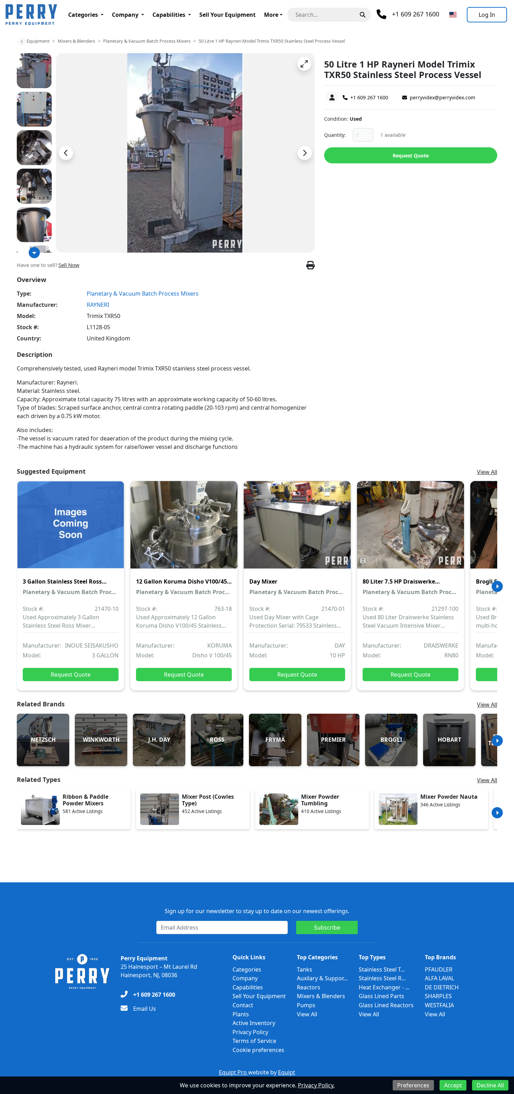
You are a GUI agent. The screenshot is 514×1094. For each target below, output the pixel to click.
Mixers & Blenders (76, 41)
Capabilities (168, 15)
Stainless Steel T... (382, 969)
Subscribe (327, 927)
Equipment (38, 41)
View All (487, 472)
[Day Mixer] (297, 529)
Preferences (413, 1085)
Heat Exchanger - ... (384, 987)
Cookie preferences (258, 1050)
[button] (304, 64)
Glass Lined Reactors (386, 1005)
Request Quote (411, 155)
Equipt (286, 1072)
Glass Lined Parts (381, 996)
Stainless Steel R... (382, 978)
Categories (83, 15)
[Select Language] (453, 14)
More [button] (271, 15)
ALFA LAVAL (439, 978)
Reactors (308, 987)
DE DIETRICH (442, 987)
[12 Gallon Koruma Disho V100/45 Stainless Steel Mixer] (183, 529)
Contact (243, 1005)
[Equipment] (22, 41)
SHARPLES (438, 996)
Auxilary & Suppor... (322, 978)
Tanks (304, 969)
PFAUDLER (438, 969)
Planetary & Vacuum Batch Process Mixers (147, 41)
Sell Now (68, 264)
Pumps (306, 1005)
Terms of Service (254, 1041)
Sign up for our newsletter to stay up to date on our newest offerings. (257, 911)
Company (125, 15)
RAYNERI (98, 305)
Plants (241, 1014)
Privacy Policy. (316, 1085)
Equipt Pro (233, 1072)
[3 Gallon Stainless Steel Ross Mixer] (70, 529)
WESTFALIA (439, 1005)
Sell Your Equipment (227, 15)
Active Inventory (254, 1023)
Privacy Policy (250, 1032)
